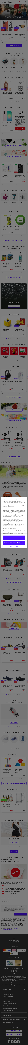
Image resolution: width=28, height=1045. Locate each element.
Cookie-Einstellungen (14, 546)
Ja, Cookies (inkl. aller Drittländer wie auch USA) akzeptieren (14, 538)
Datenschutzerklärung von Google (9, 516)
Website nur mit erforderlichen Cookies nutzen (14, 542)
